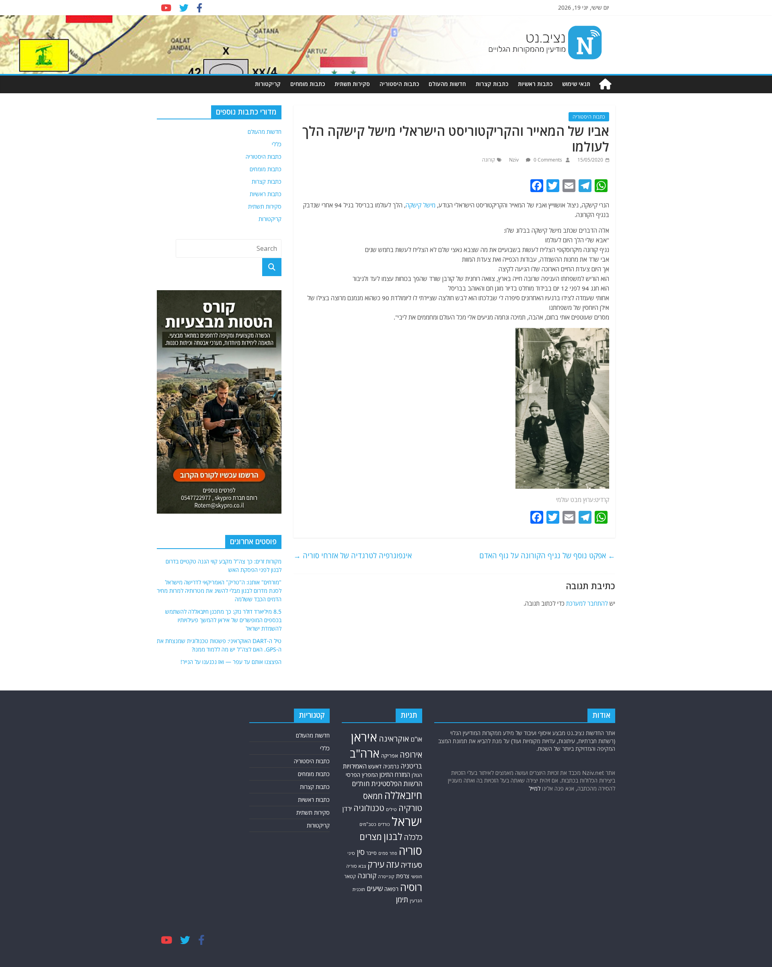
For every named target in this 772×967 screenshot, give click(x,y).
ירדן (347, 808)
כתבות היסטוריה (399, 84)
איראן (364, 737)
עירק (376, 864)
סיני (351, 853)
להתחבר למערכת (587, 603)
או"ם (416, 739)
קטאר (350, 876)
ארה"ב (365, 753)
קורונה (488, 159)
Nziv (514, 159)
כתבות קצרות (492, 84)
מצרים (370, 836)
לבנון (393, 836)
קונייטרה (386, 876)
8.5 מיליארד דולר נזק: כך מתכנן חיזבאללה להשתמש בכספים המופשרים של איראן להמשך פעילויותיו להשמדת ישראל (223, 620)
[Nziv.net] (605, 84)
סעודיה (411, 865)
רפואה (391, 889)
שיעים (375, 888)
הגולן (417, 775)
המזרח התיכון (395, 774)
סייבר (371, 853)
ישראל (407, 821)
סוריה (410, 850)
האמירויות (355, 766)
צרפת (402, 876)
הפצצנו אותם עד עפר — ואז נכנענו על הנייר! (231, 662)
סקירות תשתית (352, 84)
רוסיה (411, 887)
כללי (276, 144)
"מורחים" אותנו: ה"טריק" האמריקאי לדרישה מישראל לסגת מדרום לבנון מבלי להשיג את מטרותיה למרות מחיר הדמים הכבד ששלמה (219, 590)
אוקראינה (394, 738)
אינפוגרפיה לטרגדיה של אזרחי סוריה (353, 555)
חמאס (373, 796)
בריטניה (411, 765)
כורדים (384, 824)
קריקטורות (268, 84)
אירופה (411, 754)
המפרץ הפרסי (362, 775)
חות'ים (361, 783)
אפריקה (389, 755)
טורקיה (410, 807)
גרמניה (391, 766)
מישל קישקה (420, 205)
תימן (402, 899)
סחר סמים (387, 853)
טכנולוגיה (368, 808)
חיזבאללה (403, 795)
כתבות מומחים (307, 84)
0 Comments (547, 159)
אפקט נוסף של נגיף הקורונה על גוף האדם (547, 555)
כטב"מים (367, 824)
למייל (534, 788)
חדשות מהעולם (447, 84)
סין (361, 852)
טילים (391, 809)
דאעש (375, 766)
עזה (392, 864)
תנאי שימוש (576, 84)
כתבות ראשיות (535, 84)
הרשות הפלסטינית (396, 783)
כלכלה (413, 837)
